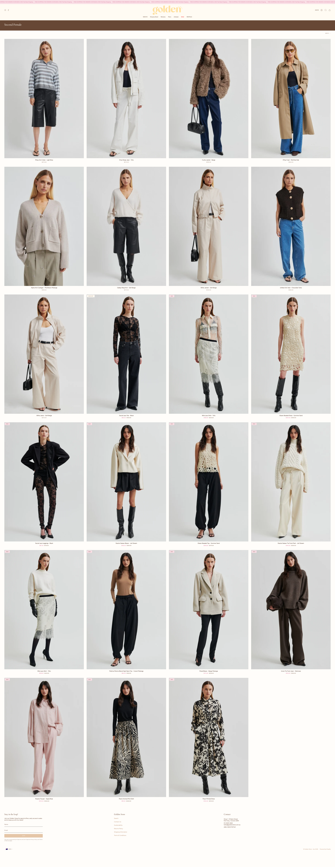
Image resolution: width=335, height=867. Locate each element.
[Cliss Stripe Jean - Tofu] (126, 98)
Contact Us (117, 822)
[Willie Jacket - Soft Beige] (208, 226)
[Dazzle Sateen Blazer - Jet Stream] (126, 482)
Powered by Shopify (325, 849)
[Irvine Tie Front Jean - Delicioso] (291, 609)
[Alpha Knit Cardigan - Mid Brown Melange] (44, 226)
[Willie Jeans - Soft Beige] (44, 354)
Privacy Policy (34, 839)
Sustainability (118, 825)
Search (116, 818)
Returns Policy (118, 828)
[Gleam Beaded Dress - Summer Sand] (291, 354)
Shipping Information (120, 832)
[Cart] (330, 10)
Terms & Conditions (120, 835)
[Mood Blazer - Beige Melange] (208, 609)
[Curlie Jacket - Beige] (208, 98)
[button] (154, 17)
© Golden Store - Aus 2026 (310, 849)
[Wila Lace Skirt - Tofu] (44, 609)
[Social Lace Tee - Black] (126, 354)
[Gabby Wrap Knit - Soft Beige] (126, 226)
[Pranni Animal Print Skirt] (126, 737)
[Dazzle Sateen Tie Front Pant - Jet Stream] (291, 482)
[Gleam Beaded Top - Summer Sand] (208, 482)
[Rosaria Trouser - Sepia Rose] (44, 737)
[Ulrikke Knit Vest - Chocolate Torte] (291, 226)
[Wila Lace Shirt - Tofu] (208, 354)
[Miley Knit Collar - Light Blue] (44, 98)
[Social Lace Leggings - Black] (44, 482)
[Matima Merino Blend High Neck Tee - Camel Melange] (126, 609)
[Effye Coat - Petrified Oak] (291, 98)
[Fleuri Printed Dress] (208, 737)
